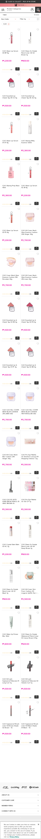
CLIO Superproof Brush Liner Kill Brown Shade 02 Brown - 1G (10, 726)
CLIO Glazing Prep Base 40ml (10, 187)
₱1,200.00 (6, 61)
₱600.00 (25, 644)
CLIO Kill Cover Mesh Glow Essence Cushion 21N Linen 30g (29, 277)
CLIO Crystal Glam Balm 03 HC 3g (10, 545)
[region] (20, 830)
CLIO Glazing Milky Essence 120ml (28, 142)
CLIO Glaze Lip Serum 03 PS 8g (10, 231)
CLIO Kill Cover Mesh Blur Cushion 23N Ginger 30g (9, 457)
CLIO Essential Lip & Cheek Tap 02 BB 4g (28, 366)
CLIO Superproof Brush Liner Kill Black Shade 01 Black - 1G (29, 726)
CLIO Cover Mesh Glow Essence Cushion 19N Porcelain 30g (10, 277)
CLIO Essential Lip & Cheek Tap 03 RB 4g (9, 321)
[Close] (8, 24)
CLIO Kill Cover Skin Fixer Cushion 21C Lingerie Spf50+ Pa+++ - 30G (29, 592)
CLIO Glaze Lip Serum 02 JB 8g (29, 187)
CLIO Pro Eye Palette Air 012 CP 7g (28, 501)
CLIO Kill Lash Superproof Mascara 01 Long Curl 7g (10, 681)
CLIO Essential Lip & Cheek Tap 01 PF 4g (9, 366)
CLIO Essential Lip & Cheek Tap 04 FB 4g (28, 321)
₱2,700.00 (26, 240)
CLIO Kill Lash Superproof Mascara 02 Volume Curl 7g (29, 681)
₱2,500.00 (26, 464)
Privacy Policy (14, 837)
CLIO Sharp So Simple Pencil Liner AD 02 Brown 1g (29, 53)
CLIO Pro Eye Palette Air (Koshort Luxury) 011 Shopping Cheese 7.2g (29, 457)
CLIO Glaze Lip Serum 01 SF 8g (10, 142)
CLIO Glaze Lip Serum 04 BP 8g (10, 52)
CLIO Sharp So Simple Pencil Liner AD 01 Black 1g (10, 591)
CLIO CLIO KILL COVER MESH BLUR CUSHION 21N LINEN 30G (10, 412)
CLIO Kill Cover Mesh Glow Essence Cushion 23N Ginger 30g (29, 232)
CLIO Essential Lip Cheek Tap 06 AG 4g (28, 97)
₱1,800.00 (6, 644)
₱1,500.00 (6, 106)
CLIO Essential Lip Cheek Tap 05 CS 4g (9, 97)
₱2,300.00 (26, 150)
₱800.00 (25, 61)
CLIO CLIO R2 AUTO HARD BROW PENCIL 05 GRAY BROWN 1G (10, 501)
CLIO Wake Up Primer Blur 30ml (10, 635)
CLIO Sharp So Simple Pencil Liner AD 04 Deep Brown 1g (29, 546)
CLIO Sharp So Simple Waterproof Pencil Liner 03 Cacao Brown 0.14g (29, 636)
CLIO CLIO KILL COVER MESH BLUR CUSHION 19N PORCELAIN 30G (29, 412)
